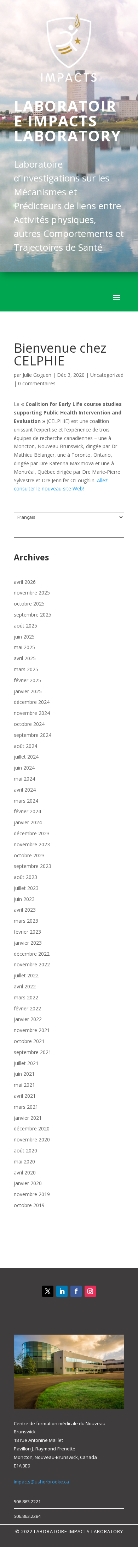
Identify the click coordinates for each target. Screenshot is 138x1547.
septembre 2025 (32, 614)
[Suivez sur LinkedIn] (62, 1291)
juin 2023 (24, 899)
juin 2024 (24, 767)
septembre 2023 (32, 866)
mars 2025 (26, 669)
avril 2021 (25, 1095)
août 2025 (25, 625)
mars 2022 (26, 997)
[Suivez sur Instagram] (90, 1291)
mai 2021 (24, 1084)
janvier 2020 (28, 1183)
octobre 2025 (29, 603)
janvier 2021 (28, 1117)
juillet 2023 (26, 888)
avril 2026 (25, 582)
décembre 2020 (32, 1128)
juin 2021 (24, 1073)
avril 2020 (25, 1172)
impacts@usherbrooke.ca (41, 1481)
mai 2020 (24, 1161)
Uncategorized (106, 374)
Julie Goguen (37, 374)
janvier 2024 (28, 822)
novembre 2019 (32, 1194)
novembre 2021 (32, 1030)
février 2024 (27, 811)
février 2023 (27, 931)
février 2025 (27, 680)
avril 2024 (25, 789)
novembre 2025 (32, 592)
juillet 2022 (26, 975)
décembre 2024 (32, 702)
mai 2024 (24, 778)
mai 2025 (24, 647)
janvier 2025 (28, 691)
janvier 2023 (28, 942)
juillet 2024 (26, 756)
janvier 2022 (28, 1019)
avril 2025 (25, 658)
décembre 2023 (32, 833)
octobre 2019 (29, 1205)
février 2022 (27, 1008)
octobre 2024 (29, 724)
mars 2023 (26, 920)
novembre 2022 (32, 964)
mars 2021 (26, 1106)
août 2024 (25, 746)
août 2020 (25, 1150)
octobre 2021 (29, 1041)
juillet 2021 (26, 1063)
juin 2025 (24, 636)
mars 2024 (26, 800)
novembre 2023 (32, 844)
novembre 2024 (32, 713)
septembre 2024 (32, 735)
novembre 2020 (32, 1139)
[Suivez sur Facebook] (76, 1291)
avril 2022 (25, 986)
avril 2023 (25, 909)
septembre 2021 (32, 1052)
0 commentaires (37, 383)
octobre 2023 (29, 855)
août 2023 (25, 877)
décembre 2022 (32, 953)
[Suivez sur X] (47, 1291)
